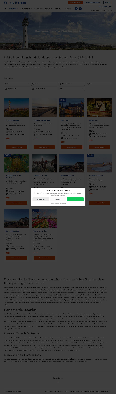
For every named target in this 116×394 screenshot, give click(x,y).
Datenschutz (63, 203)
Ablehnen (58, 199)
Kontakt (52, 203)
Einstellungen (41, 199)
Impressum (57, 203)
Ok (75, 199)
